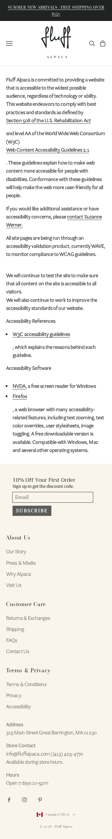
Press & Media (21, 562)
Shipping (15, 629)
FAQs (11, 640)
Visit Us (13, 585)
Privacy (13, 695)
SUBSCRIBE (32, 511)
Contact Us (17, 651)
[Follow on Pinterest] (40, 800)
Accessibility (18, 706)
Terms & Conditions (26, 684)
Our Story (16, 551)
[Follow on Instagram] (24, 800)
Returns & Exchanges (28, 617)
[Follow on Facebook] (9, 800)
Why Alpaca (18, 573)
